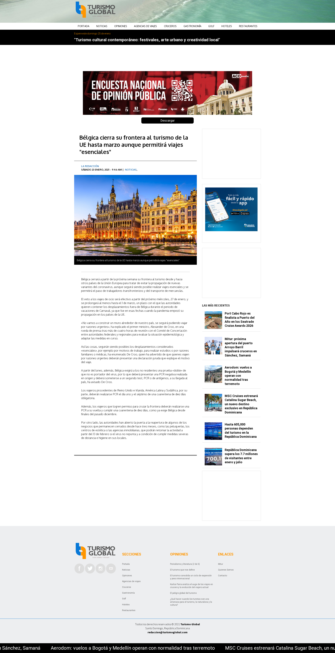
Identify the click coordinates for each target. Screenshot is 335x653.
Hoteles (226, 26)
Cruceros (170, 26)
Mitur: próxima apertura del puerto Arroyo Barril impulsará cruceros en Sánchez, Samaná (241, 347)
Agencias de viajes (145, 26)
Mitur (220, 564)
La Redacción (90, 166)
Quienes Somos (226, 570)
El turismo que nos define (182, 570)
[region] (195, 11)
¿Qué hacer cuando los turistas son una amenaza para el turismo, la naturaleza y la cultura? (191, 602)
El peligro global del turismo (183, 593)
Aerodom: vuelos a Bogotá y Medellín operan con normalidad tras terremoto (238, 376)
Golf (211, 26)
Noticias (101, 26)
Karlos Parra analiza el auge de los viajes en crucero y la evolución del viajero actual (191, 586)
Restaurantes (248, 26)
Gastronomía (192, 26)
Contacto (222, 575)
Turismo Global (190, 624)
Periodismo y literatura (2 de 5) (185, 564)
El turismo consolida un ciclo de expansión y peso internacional (191, 577)
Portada (83, 26)
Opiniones (120, 26)
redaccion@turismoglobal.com (168, 632)
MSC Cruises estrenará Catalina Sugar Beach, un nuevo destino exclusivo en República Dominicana (241, 404)
